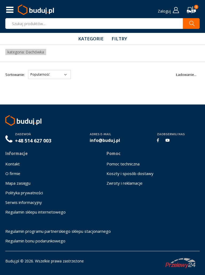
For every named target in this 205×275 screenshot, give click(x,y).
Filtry (119, 39)
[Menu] (10, 10)
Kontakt (12, 163)
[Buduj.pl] (36, 10)
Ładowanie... (186, 74)
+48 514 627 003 (33, 140)
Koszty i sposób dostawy (130, 173)
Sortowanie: (15, 74)
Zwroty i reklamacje (125, 183)
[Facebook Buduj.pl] (158, 140)
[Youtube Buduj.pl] (167, 140)
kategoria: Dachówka (25, 52)
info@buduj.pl (105, 140)
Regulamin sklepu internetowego (35, 212)
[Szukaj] (191, 23)
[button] (193, 10)
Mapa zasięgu (17, 183)
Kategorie (91, 39)
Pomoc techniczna (123, 163)
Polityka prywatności (24, 192)
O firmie (12, 173)
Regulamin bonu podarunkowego (35, 240)
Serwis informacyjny (23, 202)
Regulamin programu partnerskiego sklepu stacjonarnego (58, 231)
